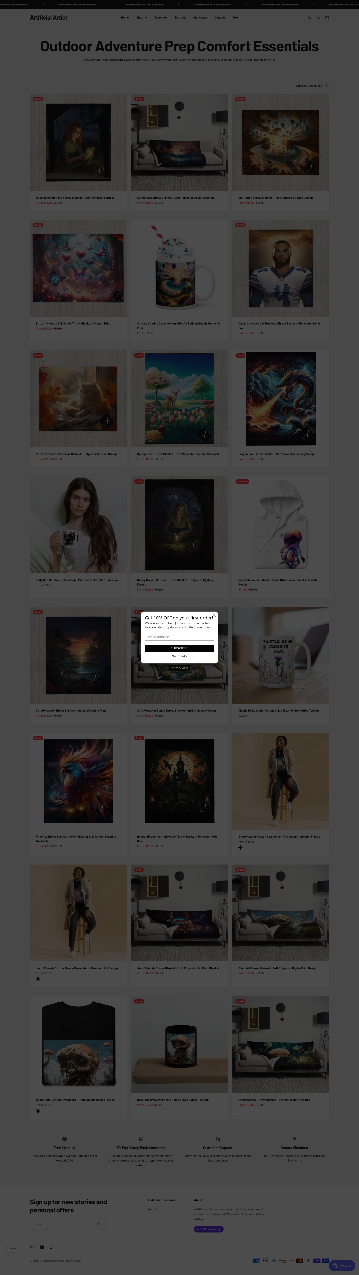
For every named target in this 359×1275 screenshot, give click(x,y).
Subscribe (179, 648)
